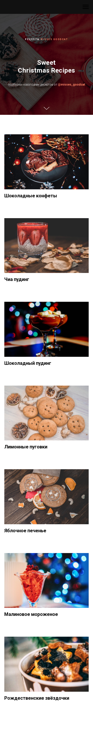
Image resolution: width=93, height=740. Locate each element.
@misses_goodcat (71, 219)
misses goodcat (54, 174)
